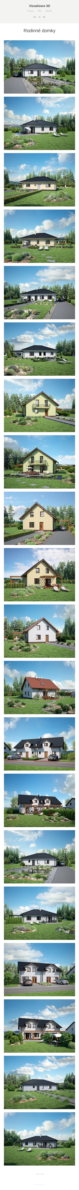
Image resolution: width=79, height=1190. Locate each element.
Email (49, 10)
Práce (30, 11)
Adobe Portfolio (42, 1184)
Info (40, 10)
